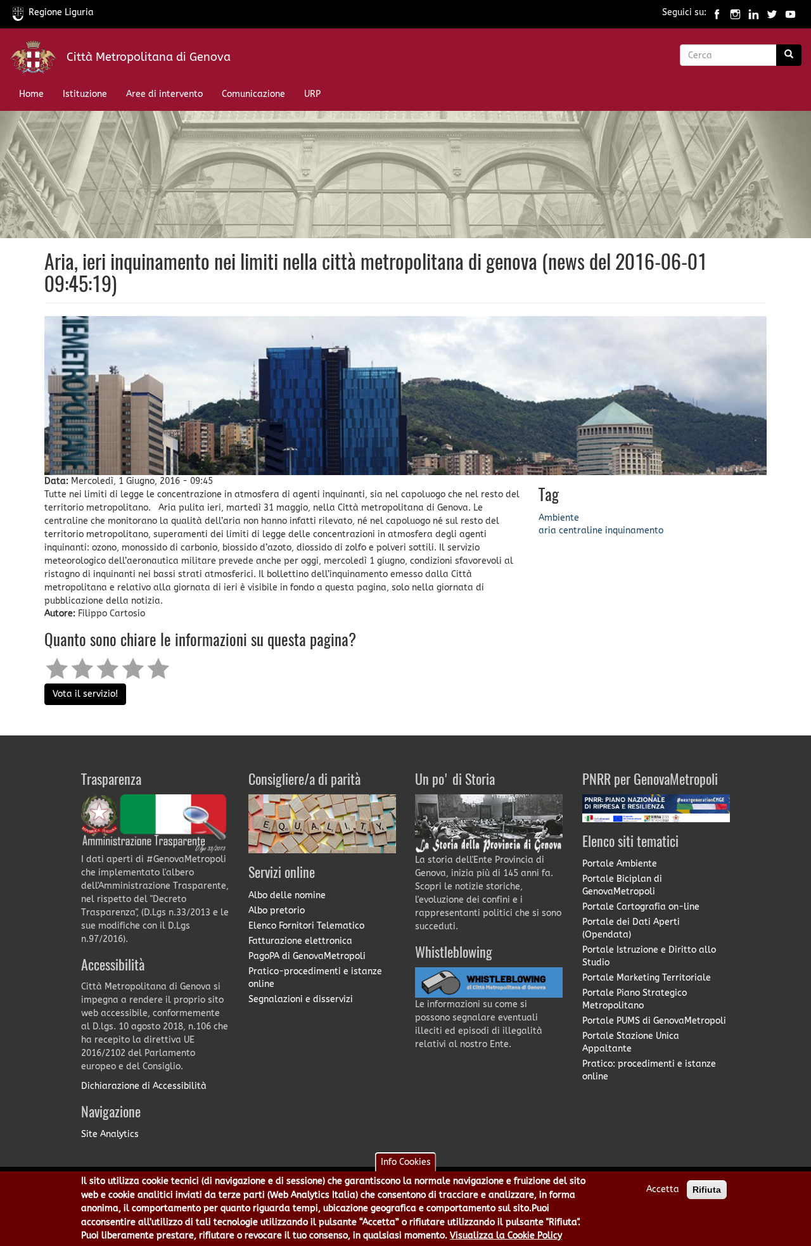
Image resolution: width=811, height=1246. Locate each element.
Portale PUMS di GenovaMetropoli (654, 1020)
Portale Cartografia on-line (640, 906)
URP (312, 94)
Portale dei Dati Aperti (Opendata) (631, 928)
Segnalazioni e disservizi (300, 999)
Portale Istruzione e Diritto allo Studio (649, 956)
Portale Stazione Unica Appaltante (630, 1042)
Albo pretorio (276, 910)
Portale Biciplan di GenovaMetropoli (622, 885)
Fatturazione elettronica (300, 941)
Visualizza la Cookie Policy (506, 1235)
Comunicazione (253, 94)
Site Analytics (110, 1134)
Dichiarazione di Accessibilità (144, 1086)
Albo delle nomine (287, 895)
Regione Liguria (61, 12)
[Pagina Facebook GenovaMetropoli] (717, 12)
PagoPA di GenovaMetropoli (307, 956)
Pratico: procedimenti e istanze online (649, 1070)
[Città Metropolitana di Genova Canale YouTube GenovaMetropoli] (790, 12)
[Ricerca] (788, 55)
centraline (581, 530)
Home (31, 94)
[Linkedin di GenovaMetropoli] (754, 12)
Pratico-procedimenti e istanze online (315, 977)
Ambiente (559, 517)
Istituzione (85, 94)
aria (547, 530)
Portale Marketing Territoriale (646, 977)
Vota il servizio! (85, 694)
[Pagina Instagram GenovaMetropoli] (735, 12)
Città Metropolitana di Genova (149, 57)
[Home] (38, 59)
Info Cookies (406, 1162)
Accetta (662, 1189)
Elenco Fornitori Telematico (306, 925)
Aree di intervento (164, 94)
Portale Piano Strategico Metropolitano (634, 999)
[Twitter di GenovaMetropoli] (772, 12)
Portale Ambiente (619, 863)
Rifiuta (707, 1190)
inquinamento (634, 530)
